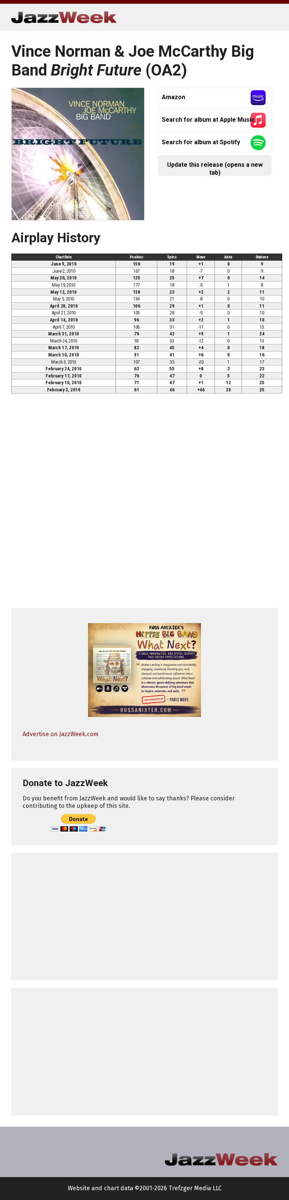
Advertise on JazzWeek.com (61, 734)
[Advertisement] (144, 916)
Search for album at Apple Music (208, 119)
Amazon (173, 97)
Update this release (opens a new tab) (215, 168)
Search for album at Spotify (201, 142)
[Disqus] (144, 504)
